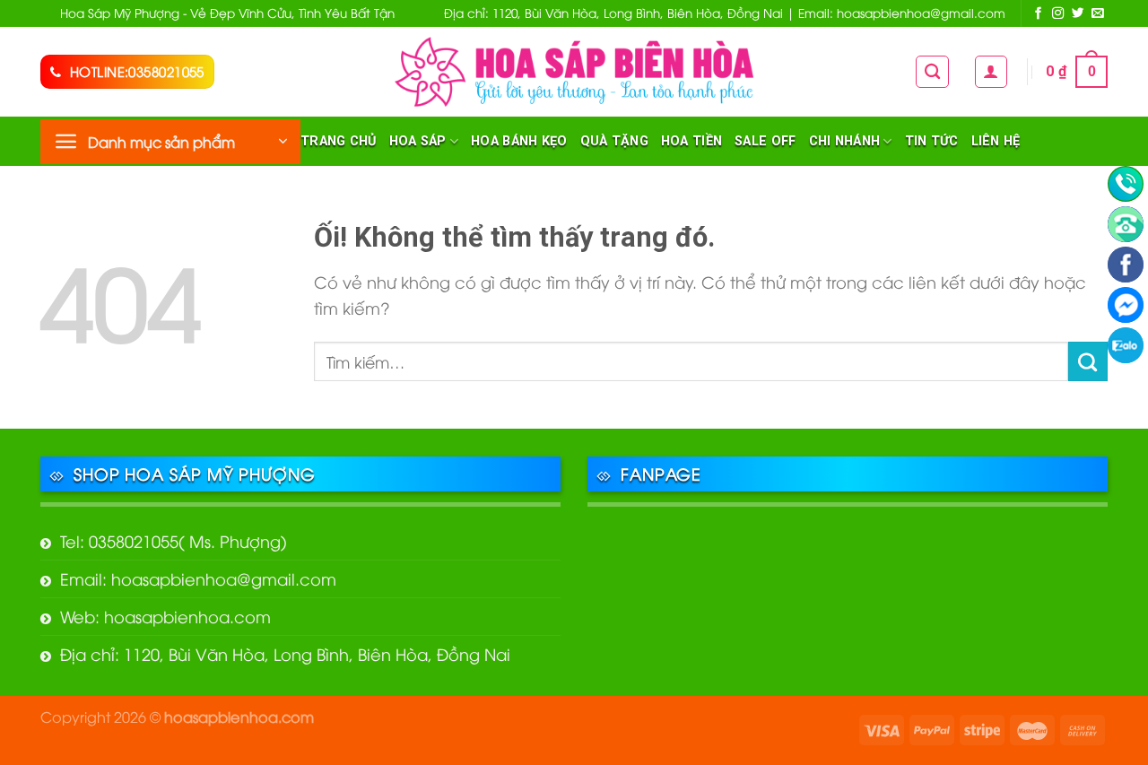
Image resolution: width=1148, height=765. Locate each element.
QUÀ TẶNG (614, 141)
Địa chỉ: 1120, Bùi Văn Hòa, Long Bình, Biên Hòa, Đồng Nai (285, 653)
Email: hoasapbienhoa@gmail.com (198, 578)
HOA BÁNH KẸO (519, 141)
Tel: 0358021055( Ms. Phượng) (173, 540)
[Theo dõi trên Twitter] (1078, 14)
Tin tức (932, 141)
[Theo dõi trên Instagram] (1058, 14)
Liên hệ (996, 141)
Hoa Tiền (691, 141)
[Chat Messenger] (1126, 305)
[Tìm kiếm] (932, 72)
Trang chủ (338, 141)
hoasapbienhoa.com (239, 716)
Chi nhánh (845, 141)
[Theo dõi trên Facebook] (1038, 14)
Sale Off (765, 141)
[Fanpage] (1126, 265)
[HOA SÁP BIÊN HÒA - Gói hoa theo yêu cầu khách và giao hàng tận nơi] (574, 71)
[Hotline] (1126, 184)
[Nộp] (1088, 361)
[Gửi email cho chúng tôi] (1097, 14)
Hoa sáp (418, 141)
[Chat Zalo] (1126, 345)
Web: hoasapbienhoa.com (165, 615)
